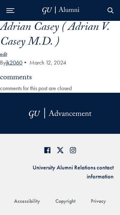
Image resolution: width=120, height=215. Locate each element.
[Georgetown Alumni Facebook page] (47, 150)
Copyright (65, 201)
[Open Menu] (10, 10)
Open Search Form (110, 10)
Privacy (98, 201)
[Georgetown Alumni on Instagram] (73, 150)
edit (3, 54)
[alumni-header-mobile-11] (61, 10)
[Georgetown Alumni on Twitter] (60, 150)
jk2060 (14, 62)
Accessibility (27, 201)
